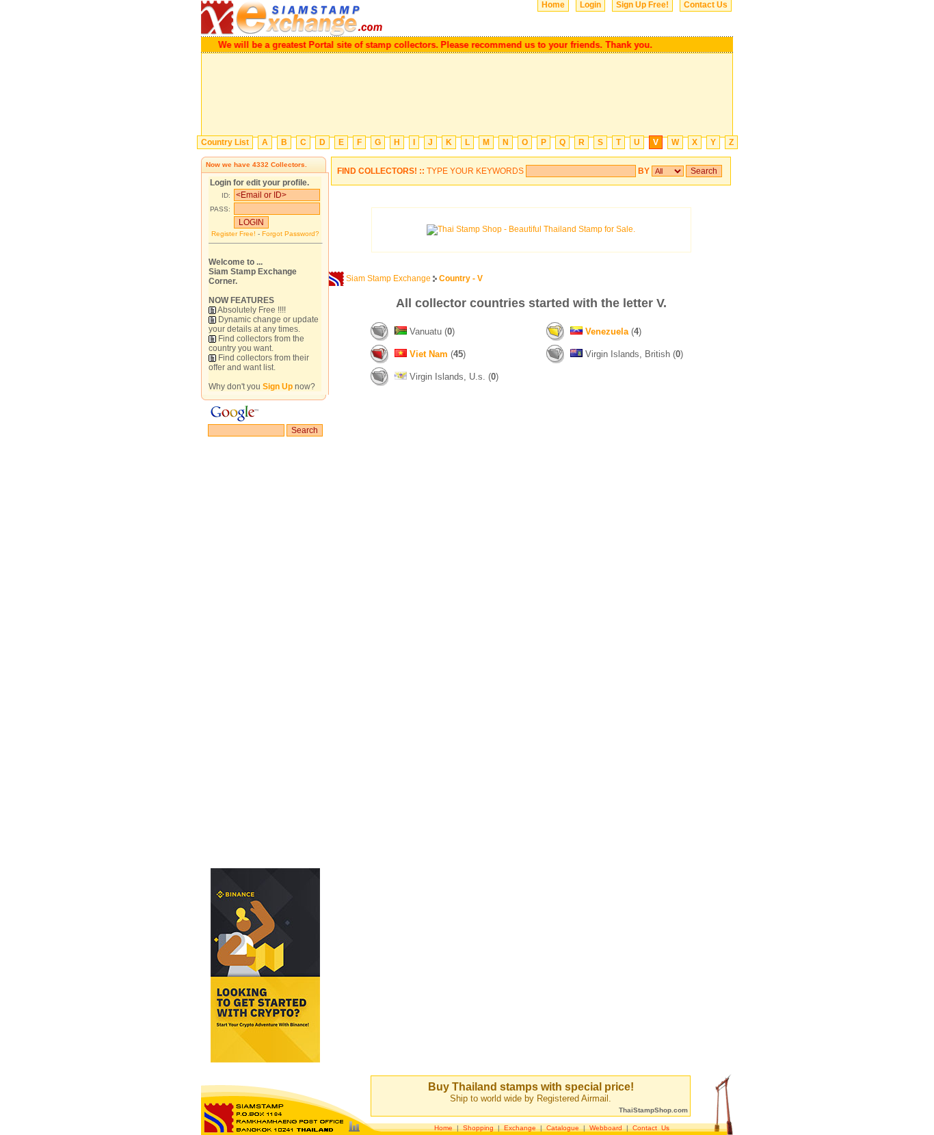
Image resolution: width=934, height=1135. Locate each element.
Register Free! (233, 233)
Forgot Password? (290, 233)
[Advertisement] (467, 95)
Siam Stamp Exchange (388, 278)
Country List (225, 142)
